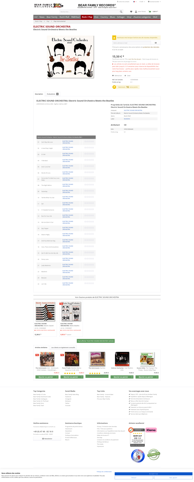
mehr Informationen (95, 376)
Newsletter (68, 431)
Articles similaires (41, 347)
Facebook (68, 397)
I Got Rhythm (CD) (122, 369)
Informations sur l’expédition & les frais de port (111, 431)
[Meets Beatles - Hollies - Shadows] (71, 311)
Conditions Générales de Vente (106, 433)
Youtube (67, 405)
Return (67, 440)
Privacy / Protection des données (107, 426)
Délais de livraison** (103, 435)
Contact (67, 433)
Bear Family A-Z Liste (39, 394)
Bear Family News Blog (72, 394)
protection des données (151, 47)
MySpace (68, 401)
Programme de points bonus (73, 426)
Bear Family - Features (103, 397)
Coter (129, 76)
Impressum (100, 446)
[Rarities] (97, 359)
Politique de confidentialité (104, 471)
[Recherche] (121, 12)
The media (100, 444)
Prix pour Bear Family (103, 399)
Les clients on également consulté (63, 347)
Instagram (68, 399)
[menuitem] (91, 12)
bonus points (134, 87)
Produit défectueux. (71, 437)
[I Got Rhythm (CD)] (122, 359)
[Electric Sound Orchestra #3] (45, 311)
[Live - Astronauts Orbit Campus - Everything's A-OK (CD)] (47, 359)
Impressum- (68, 429)
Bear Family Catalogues (40, 399)
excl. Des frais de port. (135, 59)
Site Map (99, 437)
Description (39, 94)
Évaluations (52, 94)
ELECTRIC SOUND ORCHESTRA (51, 26)
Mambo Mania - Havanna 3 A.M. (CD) (72, 369)
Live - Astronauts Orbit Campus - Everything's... (47, 369)
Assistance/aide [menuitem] (154, 2)
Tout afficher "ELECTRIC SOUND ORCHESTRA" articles (96, 341)
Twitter (67, 403)
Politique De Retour (103, 442)
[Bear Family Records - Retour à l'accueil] (49, 6)
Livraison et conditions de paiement (108, 440)
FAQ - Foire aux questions (104, 429)
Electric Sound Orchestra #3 (44, 325)
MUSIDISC (127, 119)
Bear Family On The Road (40, 401)
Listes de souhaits (123, 2)
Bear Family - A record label (105, 394)
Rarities (97, 368)
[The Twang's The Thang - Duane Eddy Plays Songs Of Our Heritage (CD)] (147, 359)
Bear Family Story (38, 403)
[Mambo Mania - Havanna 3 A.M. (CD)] (72, 359)
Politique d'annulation (72, 435)
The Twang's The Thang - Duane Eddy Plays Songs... (147, 369)
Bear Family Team (38, 405)
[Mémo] (131, 12)
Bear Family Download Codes (42, 397)
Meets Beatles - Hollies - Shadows (70, 325)
